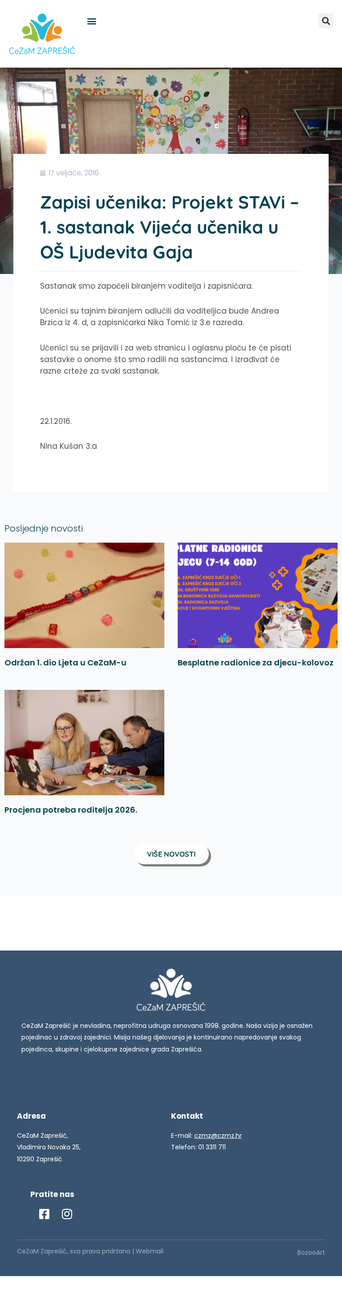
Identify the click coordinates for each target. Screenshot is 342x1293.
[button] (91, 20)
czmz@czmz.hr (218, 1135)
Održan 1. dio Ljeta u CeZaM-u (65, 662)
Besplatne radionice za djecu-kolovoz (256, 662)
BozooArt (311, 1252)
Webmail (149, 1251)
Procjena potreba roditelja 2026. (70, 809)
